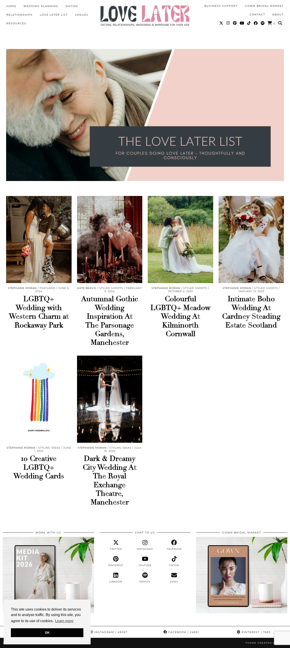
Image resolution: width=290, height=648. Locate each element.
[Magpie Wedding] (145, 15)
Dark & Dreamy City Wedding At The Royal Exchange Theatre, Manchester (109, 480)
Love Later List (54, 14)
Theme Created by (266, 642)
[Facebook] (256, 23)
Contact (257, 14)
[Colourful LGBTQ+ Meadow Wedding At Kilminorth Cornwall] (180, 239)
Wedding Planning (41, 6)
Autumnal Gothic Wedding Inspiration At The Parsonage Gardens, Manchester (109, 320)
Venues (81, 14)
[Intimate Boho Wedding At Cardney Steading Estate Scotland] (251, 239)
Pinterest (256, 632)
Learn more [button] (64, 621)
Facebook (183, 632)
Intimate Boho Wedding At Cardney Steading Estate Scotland (251, 312)
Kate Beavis (86, 288)
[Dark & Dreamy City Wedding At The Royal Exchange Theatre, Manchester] (110, 399)
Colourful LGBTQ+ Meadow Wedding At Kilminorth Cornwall (180, 316)
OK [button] (47, 632)
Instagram (110, 632)
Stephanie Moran (22, 288)
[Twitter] (221, 23)
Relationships (19, 14)
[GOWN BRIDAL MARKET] (241, 612)
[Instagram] (228, 23)
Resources (16, 23)
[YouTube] (242, 23)
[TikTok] (249, 23)
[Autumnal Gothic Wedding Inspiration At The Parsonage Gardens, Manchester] (110, 239)
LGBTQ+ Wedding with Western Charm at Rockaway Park (39, 312)
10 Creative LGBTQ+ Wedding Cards (38, 467)
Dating (72, 6)
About (278, 14)
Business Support (221, 5)
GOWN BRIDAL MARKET (264, 5)
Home (11, 6)
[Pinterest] (235, 23)
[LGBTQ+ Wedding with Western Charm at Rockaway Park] (39, 239)
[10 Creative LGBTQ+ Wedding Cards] (39, 399)
